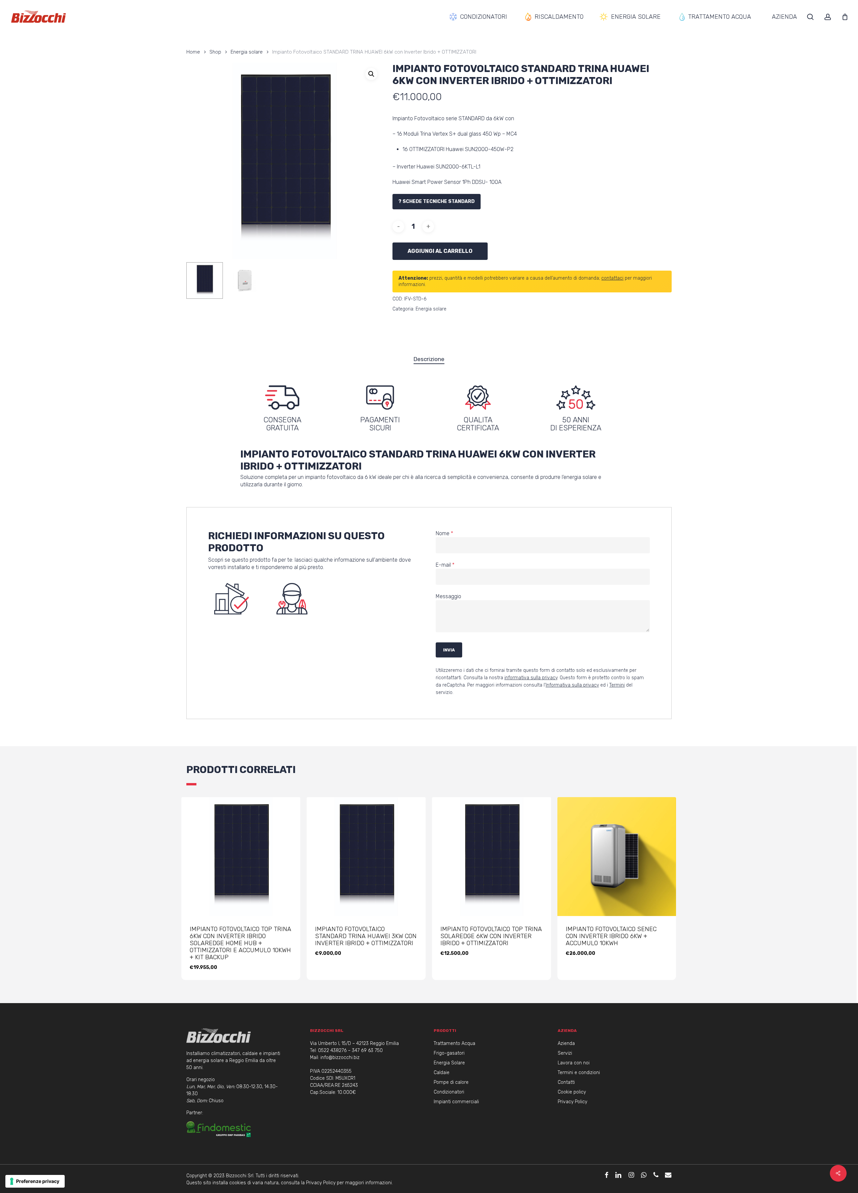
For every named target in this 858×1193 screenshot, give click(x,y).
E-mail (445, 565)
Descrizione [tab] (429, 359)
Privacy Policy (572, 1102)
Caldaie (441, 1072)
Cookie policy (572, 1092)
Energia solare (247, 52)
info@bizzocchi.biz (340, 1057)
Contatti (566, 1082)
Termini (617, 685)
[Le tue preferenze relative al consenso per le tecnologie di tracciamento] (35, 1181)
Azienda (566, 1043)
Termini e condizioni (579, 1072)
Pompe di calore (451, 1082)
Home (193, 52)
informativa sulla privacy (530, 678)
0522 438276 (332, 1050)
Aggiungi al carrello (440, 251)
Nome (444, 533)
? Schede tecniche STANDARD (437, 201)
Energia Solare (449, 1063)
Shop (215, 52)
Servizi (565, 1053)
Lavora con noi (574, 1063)
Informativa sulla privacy (572, 685)
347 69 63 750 (367, 1050)
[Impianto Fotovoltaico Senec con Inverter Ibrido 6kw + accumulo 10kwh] (616, 856)
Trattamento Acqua (454, 1043)
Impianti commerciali (456, 1102)
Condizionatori (449, 1092)
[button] (371, 74)
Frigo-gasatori (449, 1053)
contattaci (612, 278)
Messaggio (448, 596)
